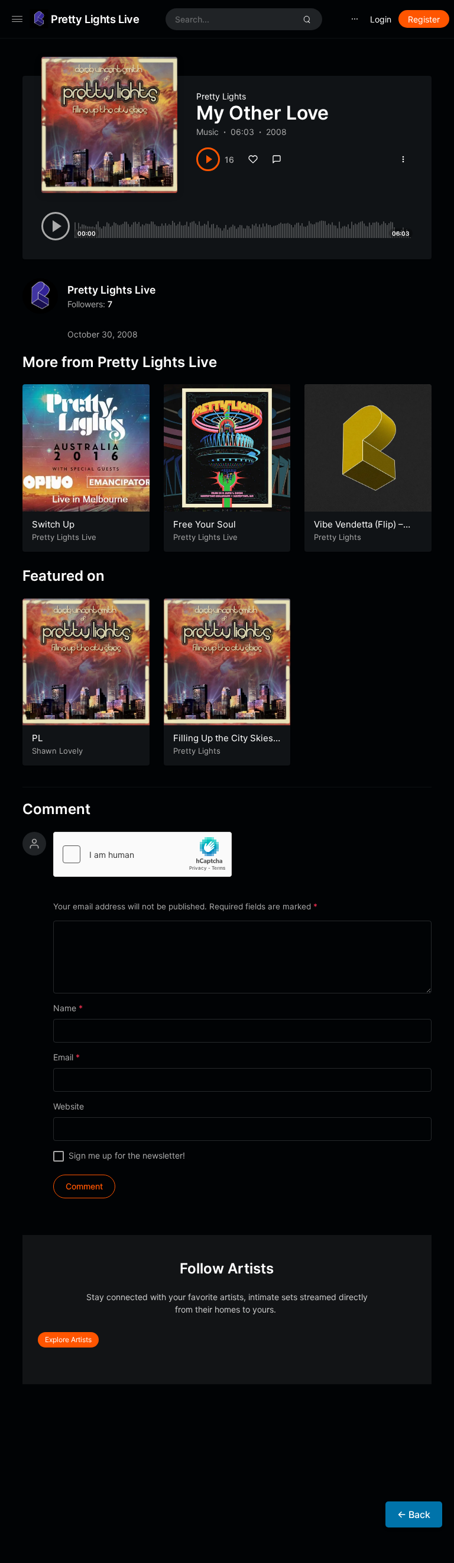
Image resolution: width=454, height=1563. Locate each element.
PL (37, 738)
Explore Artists (68, 1339)
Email (66, 1057)
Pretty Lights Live (95, 18)
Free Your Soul (204, 524)
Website (68, 1106)
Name (68, 1008)
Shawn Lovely (57, 750)
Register (424, 19)
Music (207, 132)
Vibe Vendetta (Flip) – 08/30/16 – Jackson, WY (364, 530)
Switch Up (53, 524)
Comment (56, 809)
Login (380, 19)
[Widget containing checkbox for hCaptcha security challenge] (142, 854)
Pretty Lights (221, 96)
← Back (413, 1514)
